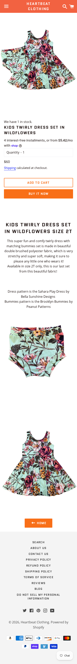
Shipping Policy (38, 571)
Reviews (39, 583)
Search (38, 542)
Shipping (10, 168)
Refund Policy (38, 566)
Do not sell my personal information (38, 597)
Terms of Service (38, 577)
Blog (39, 589)
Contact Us (39, 554)
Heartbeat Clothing (38, 6)
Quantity (13, 152)
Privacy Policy (38, 560)
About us (38, 548)
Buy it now (39, 194)
